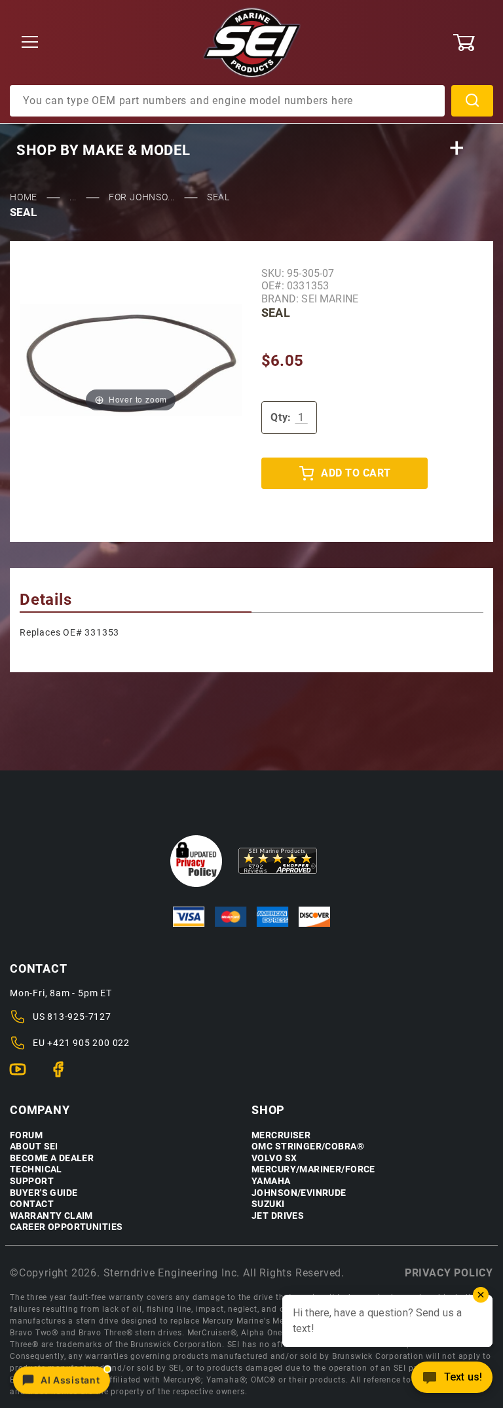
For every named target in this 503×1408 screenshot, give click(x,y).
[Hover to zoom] (131, 359)
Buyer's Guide (43, 1193)
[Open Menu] (30, 42)
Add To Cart (355, 473)
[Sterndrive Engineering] (251, 42)
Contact (32, 1204)
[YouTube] (23, 1075)
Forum (26, 1135)
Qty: (280, 417)
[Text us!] (452, 1381)
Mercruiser (281, 1135)
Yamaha (271, 1181)
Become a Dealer (52, 1158)
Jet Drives (278, 1216)
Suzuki (268, 1204)
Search (472, 101)
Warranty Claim (51, 1216)
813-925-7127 (79, 1016)
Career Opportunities (66, 1227)
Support (32, 1181)
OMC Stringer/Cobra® (308, 1146)
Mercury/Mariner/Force (313, 1169)
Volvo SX (274, 1158)
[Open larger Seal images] (131, 359)
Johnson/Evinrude (299, 1193)
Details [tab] (46, 599)
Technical (36, 1169)
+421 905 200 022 (88, 1043)
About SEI (34, 1146)
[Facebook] (63, 1075)
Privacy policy (449, 1273)
